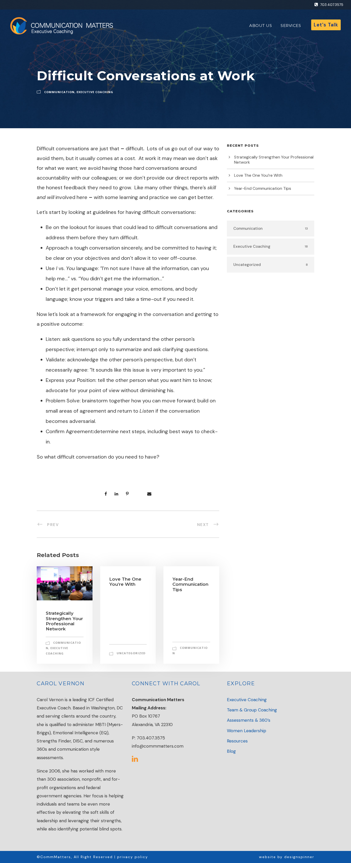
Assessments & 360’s (248, 720)
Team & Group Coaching (252, 710)
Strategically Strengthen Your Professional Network (64, 621)
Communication (59, 92)
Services (291, 25)
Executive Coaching (95, 92)
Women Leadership (246, 730)
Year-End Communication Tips (190, 584)
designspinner (299, 857)
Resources (237, 741)
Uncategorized (131, 653)
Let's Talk (326, 25)
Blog (231, 751)
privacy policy (132, 857)
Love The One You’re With (125, 582)
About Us (260, 25)
